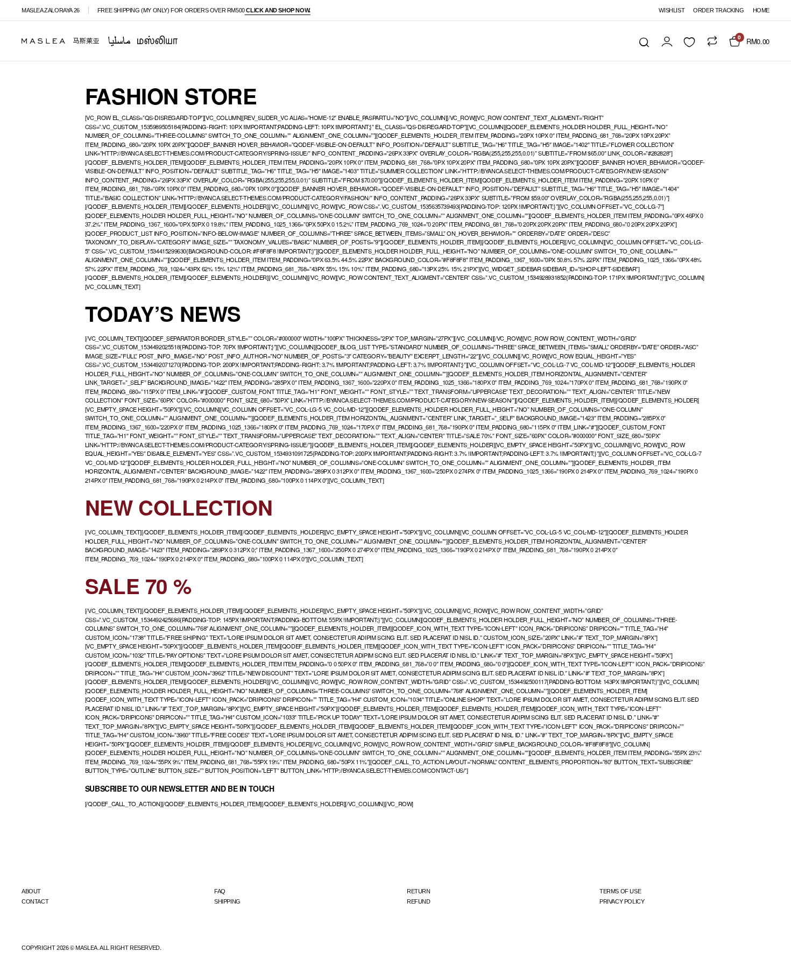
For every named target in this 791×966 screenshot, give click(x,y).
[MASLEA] (100, 41)
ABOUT (31, 891)
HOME (761, 10)
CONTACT (35, 901)
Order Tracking (718, 10)
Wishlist (671, 10)
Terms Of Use (620, 891)
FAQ (219, 891)
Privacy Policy (621, 901)
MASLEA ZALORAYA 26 (51, 10)
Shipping (227, 901)
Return (418, 891)
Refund (418, 901)
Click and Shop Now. (277, 10)
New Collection (178, 507)
